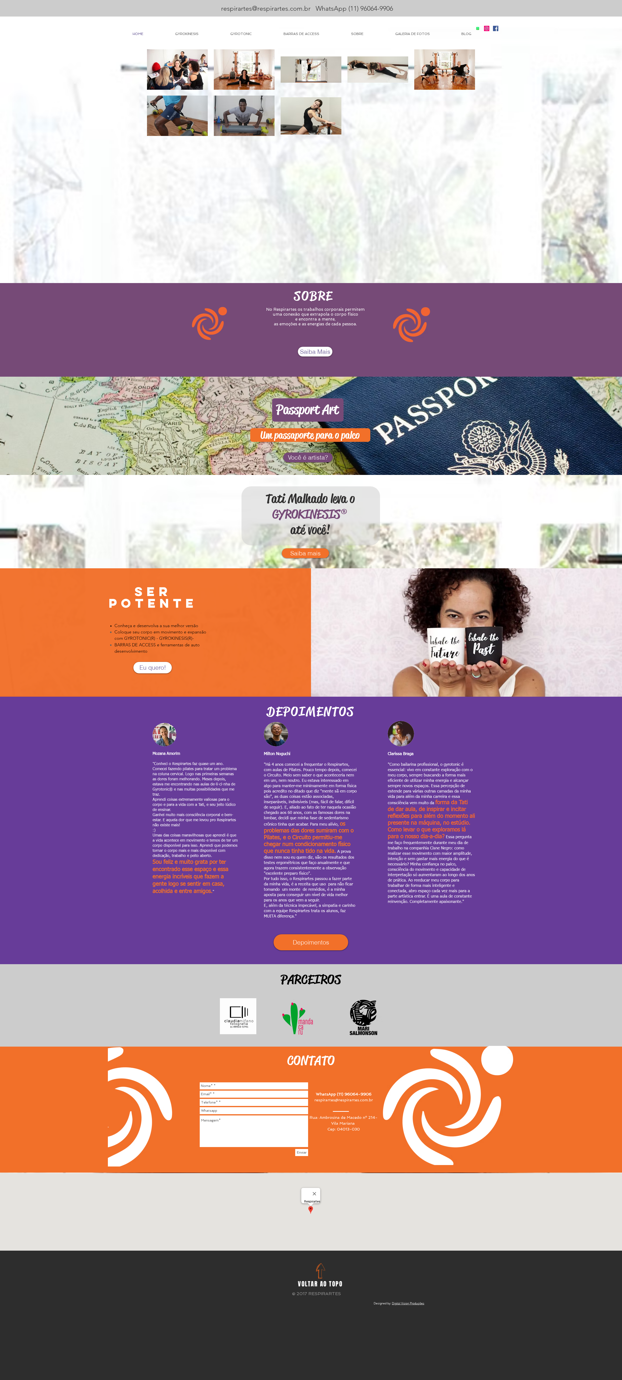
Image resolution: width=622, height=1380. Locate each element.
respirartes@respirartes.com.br (266, 8)
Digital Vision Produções (408, 1303)
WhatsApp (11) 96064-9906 (353, 8)
